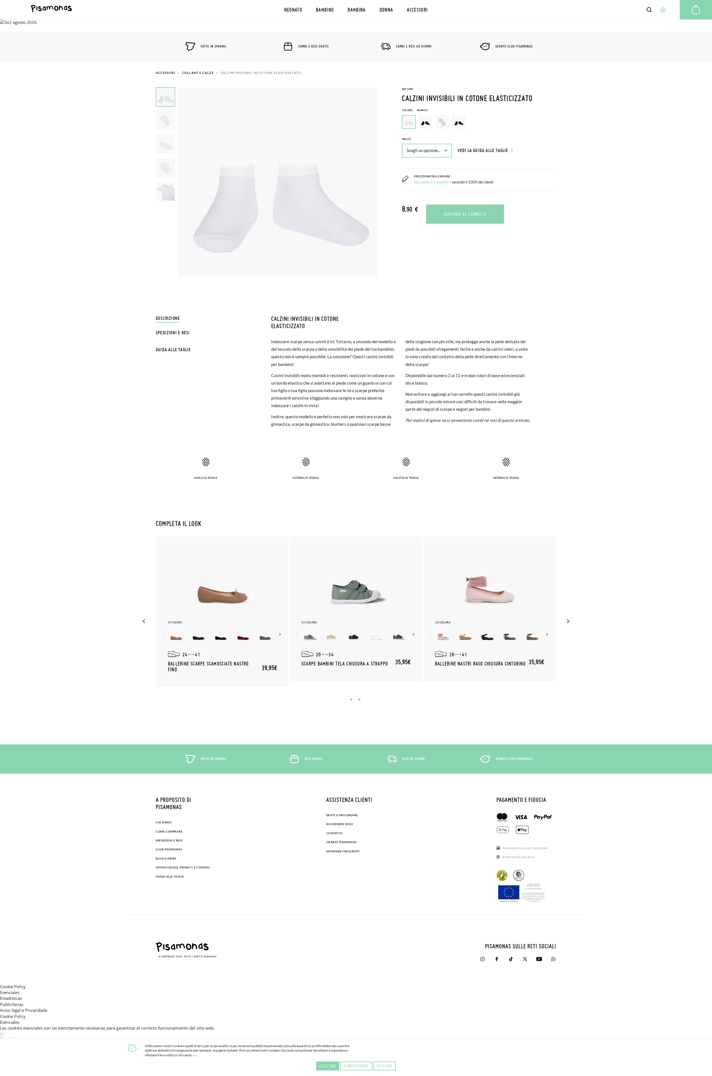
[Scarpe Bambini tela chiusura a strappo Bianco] (376, 635)
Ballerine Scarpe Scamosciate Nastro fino (208, 666)
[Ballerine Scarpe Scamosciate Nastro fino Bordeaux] (243, 635)
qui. (195, 1055)
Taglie (406, 139)
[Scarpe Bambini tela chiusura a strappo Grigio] (398, 635)
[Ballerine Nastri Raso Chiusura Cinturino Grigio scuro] (510, 635)
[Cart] (696, 9)
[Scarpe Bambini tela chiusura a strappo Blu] (354, 635)
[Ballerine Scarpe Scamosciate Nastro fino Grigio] (265, 635)
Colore (415, 110)
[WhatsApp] (553, 959)
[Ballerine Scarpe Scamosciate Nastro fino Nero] (220, 635)
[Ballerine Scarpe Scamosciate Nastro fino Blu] (198, 635)
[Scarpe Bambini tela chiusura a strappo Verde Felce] (309, 635)
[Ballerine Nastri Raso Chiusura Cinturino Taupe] (532, 635)
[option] (425, 122)
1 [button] (351, 699)
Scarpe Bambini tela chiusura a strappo (344, 663)
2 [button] (359, 699)
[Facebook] (497, 959)
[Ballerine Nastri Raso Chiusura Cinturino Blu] (487, 635)
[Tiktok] (511, 959)
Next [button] (280, 634)
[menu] (356, 9)
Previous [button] (144, 621)
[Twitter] (525, 959)
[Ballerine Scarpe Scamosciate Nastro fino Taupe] (176, 635)
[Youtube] (539, 959)
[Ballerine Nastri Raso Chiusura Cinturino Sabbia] (465, 635)
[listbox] (479, 123)
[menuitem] (293, 9)
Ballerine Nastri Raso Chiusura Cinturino (480, 663)
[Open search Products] (649, 10)
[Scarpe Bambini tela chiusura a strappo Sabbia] (332, 635)
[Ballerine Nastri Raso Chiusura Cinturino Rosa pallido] (443, 635)
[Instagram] (482, 959)
